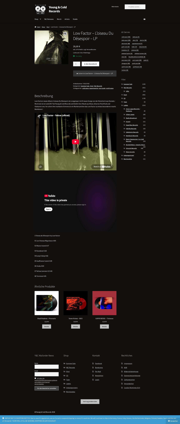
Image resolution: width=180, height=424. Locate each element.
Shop (36, 19)
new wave (126, 60)
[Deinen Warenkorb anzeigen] (133, 18)
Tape (125, 102)
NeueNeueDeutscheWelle (137, 57)
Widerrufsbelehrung (131, 371)
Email (36, 371)
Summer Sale (85, 86)
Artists (67, 19)
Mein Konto (115, 7)
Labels (126, 105)
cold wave (85, 88)
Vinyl (48, 27)
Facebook (98, 363)
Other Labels (130, 114)
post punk (102, 88)
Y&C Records (98, 86)
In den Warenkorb (90, 64)
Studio (75, 19)
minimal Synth (127, 53)
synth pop (136, 63)
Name (36, 363)
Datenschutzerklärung (132, 376)
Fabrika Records (131, 129)
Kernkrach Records (132, 136)
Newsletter (99, 376)
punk (146, 60)
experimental (93, 88)
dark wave (126, 40)
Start (38, 27)
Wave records (130, 152)
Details (46, 326)
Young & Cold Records (58, 9)
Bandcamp (99, 367)
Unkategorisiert (129, 155)
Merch (59, 19)
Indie (134, 47)
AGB (125, 367)
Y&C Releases (49, 19)
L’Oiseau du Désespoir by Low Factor (47, 236)
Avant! (128, 122)
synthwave (137, 67)
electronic (126, 43)
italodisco (125, 50)
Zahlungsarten (129, 380)
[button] (65, 33)
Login (97, 380)
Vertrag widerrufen (90, 401)
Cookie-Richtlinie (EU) (132, 388)
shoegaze (126, 63)
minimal (134, 50)
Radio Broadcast (131, 118)
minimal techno (140, 53)
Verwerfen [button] (174, 421)
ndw (124, 57)
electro (143, 40)
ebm (135, 40)
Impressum (128, 363)
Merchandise (128, 159)
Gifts (127, 91)
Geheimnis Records (132, 132)
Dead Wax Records (132, 125)
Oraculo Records (131, 148)
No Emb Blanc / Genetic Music (135, 145)
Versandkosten (91, 49)
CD (124, 98)
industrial (142, 47)
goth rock (125, 47)
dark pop (136, 37)
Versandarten (129, 384)
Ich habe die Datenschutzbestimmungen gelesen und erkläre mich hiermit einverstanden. (46, 381)
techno (125, 70)
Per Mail (98, 371)
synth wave (109, 88)
